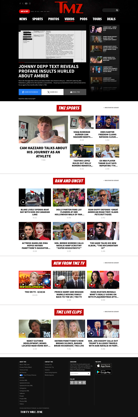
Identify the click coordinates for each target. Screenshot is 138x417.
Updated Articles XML (26, 385)
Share (31, 92)
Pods (83, 19)
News (23, 19)
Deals (111, 19)
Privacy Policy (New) (26, 367)
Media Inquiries (49, 375)
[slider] (52, 62)
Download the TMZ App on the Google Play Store (104, 372)
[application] (52, 44)
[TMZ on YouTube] (80, 382)
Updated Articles (25, 383)
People (22, 396)
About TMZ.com (24, 364)
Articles (22, 377)
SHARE (54, 92)
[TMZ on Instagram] (29, 3)
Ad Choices (23, 372)
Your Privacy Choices (29, 375)
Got (24, 11)
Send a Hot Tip (49, 367)
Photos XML (23, 401)
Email (76, 92)
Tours (97, 19)
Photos (53, 19)
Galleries (22, 393)
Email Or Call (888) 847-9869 (40, 11)
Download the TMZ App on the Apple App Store (104, 365)
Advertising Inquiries (51, 372)
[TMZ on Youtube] (26, 3)
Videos (69, 19)
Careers (47, 370)
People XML (23, 398)
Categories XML (24, 391)
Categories (23, 388)
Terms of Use (24, 370)
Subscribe (88, 373)
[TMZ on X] (23, 3)
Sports (37, 19)
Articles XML (23, 380)
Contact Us (48, 364)
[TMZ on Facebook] (20, 3)
